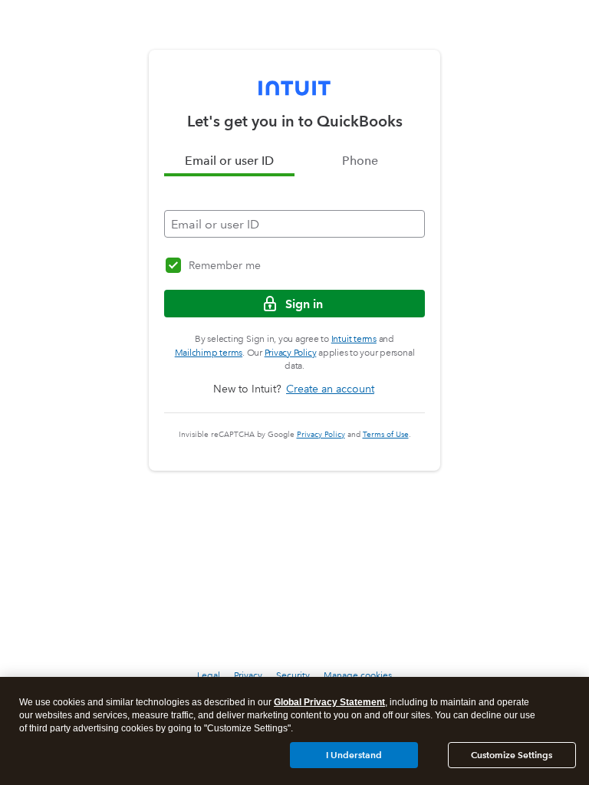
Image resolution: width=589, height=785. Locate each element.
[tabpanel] (294, 207)
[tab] (229, 161)
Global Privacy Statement (329, 702)
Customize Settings (511, 754)
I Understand (354, 754)
